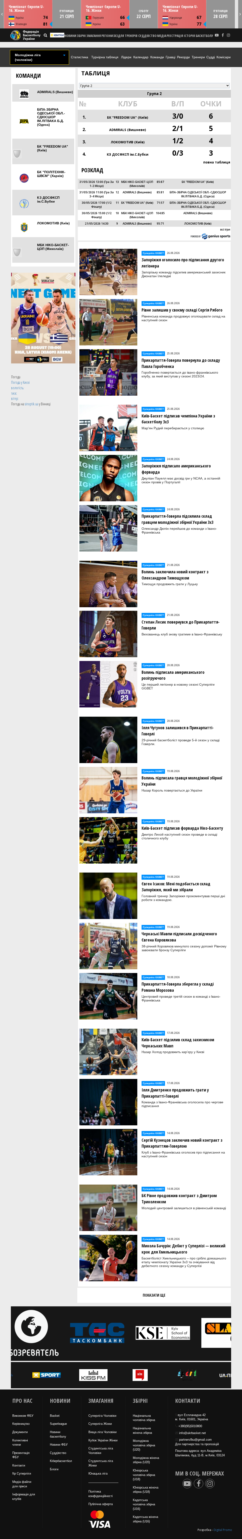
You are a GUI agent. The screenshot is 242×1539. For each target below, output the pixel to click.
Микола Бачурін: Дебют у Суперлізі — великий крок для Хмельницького (183, 1249)
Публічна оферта (100, 1504)
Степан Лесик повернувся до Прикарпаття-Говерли (181, 625)
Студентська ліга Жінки (100, 1463)
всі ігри (225, 229)
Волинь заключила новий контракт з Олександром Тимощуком (175, 575)
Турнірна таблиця (104, 57)
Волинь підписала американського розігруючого (173, 675)
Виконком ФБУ (22, 1415)
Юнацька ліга (98, 1473)
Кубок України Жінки (102, 1440)
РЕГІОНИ (107, 35)
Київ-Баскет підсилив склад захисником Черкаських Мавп (178, 1043)
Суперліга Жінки (100, 1424)
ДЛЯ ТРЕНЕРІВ (128, 35)
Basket (55, 1415)
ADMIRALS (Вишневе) (55, 92)
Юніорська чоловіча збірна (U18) (144, 1475)
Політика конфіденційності (100, 1494)
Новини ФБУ (59, 1444)
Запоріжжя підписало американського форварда (176, 469)
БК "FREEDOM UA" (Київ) (52, 148)
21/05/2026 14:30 (96, 224)
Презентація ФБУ (21, 1455)
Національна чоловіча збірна (144, 1418)
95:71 (160, 224)
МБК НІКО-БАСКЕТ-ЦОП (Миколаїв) (53, 247)
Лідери (126, 57)
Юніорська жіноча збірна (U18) (145, 1490)
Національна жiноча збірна (142, 1430)
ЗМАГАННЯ (93, 35)
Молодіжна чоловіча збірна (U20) (144, 1445)
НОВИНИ (70, 35)
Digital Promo (223, 1530)
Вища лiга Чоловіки (102, 1432)
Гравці (170, 57)
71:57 (160, 203)
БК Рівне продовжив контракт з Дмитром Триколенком (179, 1198)
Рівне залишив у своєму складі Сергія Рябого (182, 310)
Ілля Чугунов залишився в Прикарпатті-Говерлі (178, 731)
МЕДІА (161, 35)
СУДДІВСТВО (147, 35)
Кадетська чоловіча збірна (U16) (144, 1504)
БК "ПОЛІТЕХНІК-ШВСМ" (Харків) (51, 174)
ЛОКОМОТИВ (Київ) (53, 223)
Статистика (79, 57)
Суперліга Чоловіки (102, 1415)
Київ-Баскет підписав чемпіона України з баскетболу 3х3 (178, 419)
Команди (157, 57)
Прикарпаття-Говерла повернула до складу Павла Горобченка (181, 363)
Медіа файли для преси (21, 1484)
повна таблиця (216, 162)
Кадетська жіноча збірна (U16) (145, 1519)
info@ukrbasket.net (192, 1433)
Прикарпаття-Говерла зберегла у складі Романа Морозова (178, 987)
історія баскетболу (198, 35)
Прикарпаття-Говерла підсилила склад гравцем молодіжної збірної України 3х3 (177, 519)
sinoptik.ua (31, 404)
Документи (20, 1432)
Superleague (58, 1424)
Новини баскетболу (58, 1434)
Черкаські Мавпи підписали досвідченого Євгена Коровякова (179, 937)
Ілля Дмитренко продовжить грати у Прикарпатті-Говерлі (175, 1093)
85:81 (160, 192)
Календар (140, 57)
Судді (210, 57)
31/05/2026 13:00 (91, 182)
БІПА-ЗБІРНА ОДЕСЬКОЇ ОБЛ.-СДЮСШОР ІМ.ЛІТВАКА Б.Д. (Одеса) (51, 117)
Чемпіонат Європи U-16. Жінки (26, 8)
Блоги (54, 1469)
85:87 (160, 182)
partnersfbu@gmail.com (195, 1439)
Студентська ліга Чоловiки (100, 1451)
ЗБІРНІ (81, 35)
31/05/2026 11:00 (91, 192)
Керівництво (21, 1424)
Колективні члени (20, 1443)
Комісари (223, 57)
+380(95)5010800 (190, 1426)
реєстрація (175, 35)
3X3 (115, 35)
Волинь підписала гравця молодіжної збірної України (182, 781)
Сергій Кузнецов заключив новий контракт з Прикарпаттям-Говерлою (182, 1143)
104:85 (160, 213)
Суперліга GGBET (153, 253)
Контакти (18, 1465)
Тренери (198, 57)
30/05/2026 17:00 (93, 203)
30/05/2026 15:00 (93, 213)
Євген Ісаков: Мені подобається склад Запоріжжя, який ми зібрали (176, 887)
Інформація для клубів (23, 1497)
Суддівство (58, 1453)
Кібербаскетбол (61, 1461)
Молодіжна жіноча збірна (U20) (146, 1460)
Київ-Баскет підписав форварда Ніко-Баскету (182, 828)
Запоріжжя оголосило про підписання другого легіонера (183, 263)
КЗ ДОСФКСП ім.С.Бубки (48, 199)
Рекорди (183, 57)
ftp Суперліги (21, 1473)
